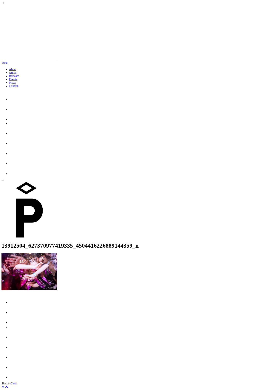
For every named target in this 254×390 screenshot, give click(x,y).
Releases (14, 76)
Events (13, 79)
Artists (13, 72)
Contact (13, 86)
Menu (4, 63)
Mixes (12, 82)
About (12, 69)
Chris (13, 383)
